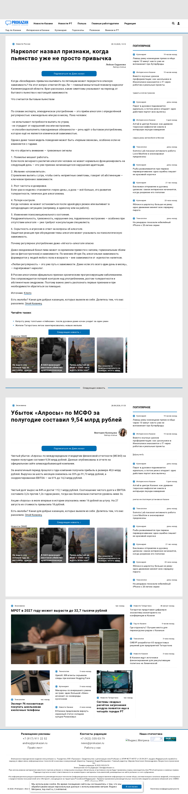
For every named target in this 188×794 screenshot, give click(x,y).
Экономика (21, 405)
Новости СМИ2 (19, 336)
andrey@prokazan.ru (35, 743)
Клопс (27, 292)
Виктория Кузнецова (105, 432)
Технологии (141, 147)
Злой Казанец (33, 303)
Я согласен (132, 786)
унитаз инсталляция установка (147, 499)
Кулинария (141, 54)
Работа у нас (92, 747)
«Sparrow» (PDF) (96, 781)
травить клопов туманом (144, 93)
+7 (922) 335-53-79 (93, 738)
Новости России (23, 44)
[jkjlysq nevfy (138, 455)
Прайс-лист (35, 747)
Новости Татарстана (142, 606)
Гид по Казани (139, 624)
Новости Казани (140, 654)
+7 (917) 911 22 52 (35, 738)
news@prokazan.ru (92, 743)
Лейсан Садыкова (116, 64)
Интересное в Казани (145, 72)
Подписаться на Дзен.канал (69, 73)
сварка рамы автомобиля (144, 138)
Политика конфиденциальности (164, 789)
